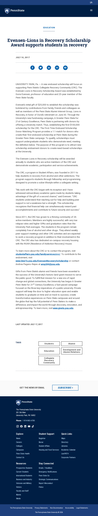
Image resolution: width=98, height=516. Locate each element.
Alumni (71, 343)
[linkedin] (49, 68)
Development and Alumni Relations (72, 351)
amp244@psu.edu (50, 264)
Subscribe (64, 387)
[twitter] (40, 68)
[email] (57, 68)
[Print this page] (65, 68)
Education (49, 27)
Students (49, 343)
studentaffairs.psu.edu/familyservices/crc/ (38, 254)
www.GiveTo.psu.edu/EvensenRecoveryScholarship (42, 260)
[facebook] (32, 68)
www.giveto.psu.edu (63, 308)
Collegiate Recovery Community (49, 360)
